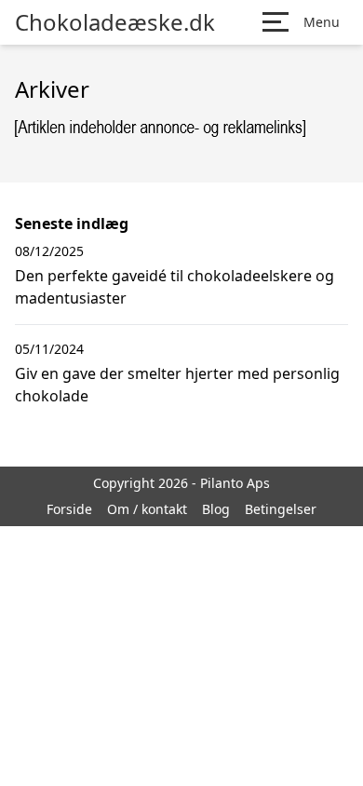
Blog (216, 509)
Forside (69, 509)
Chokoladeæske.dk (115, 22)
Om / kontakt (147, 509)
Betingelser (280, 509)
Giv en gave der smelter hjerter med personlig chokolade (177, 384)
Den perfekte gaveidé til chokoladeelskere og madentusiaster (174, 286)
